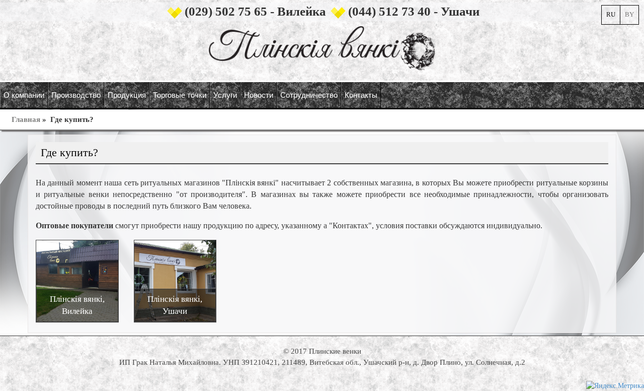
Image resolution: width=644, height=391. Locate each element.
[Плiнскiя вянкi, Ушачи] (175, 280)
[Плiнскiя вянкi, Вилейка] (77, 280)
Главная (26, 119)
